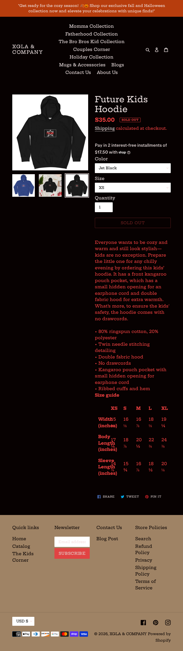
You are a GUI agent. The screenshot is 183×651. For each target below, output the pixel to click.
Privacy (143, 560)
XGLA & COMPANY (27, 49)
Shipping (105, 128)
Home (19, 538)
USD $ (22, 621)
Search (143, 538)
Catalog (21, 546)
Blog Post (107, 538)
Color (101, 158)
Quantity (105, 198)
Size (99, 178)
